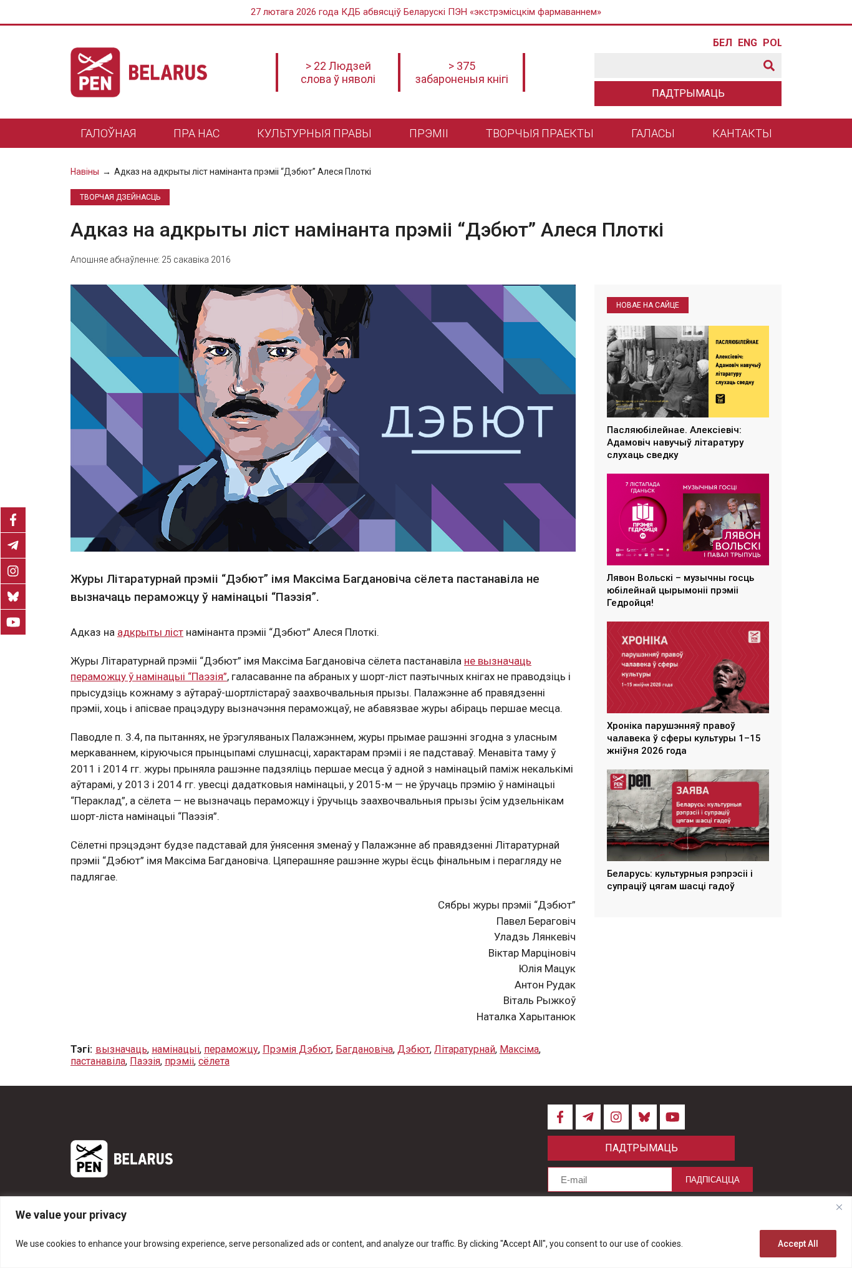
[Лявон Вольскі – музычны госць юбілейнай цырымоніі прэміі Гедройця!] (688, 519)
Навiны (84, 172)
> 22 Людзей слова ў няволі (338, 72)
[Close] (838, 1206)
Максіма (519, 1049)
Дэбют (413, 1049)
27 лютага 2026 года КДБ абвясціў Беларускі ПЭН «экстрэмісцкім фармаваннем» (426, 11)
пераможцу (231, 1049)
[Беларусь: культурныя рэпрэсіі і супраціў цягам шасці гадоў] (688, 815)
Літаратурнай (464, 1049)
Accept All (798, 1244)
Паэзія (145, 1061)
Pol (772, 43)
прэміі (179, 1061)
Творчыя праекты (540, 133)
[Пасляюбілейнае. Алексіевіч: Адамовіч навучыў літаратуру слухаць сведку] (688, 371)
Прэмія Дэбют (297, 1049)
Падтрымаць (688, 93)
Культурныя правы (314, 133)
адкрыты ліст (150, 632)
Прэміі (428, 133)
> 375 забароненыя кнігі (461, 72)
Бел (722, 43)
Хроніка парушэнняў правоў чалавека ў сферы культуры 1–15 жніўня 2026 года (684, 738)
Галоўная (108, 133)
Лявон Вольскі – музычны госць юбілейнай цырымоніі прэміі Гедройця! (680, 590)
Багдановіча (364, 1049)
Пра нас (196, 133)
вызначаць (121, 1049)
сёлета (214, 1061)
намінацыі (176, 1049)
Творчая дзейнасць (120, 197)
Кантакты (742, 133)
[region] (426, 1232)
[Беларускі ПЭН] (138, 72)
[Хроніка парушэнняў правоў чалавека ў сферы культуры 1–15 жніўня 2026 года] (688, 667)
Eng (747, 43)
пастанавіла (97, 1061)
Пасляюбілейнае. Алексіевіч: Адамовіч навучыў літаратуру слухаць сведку (675, 442)
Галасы (653, 133)
